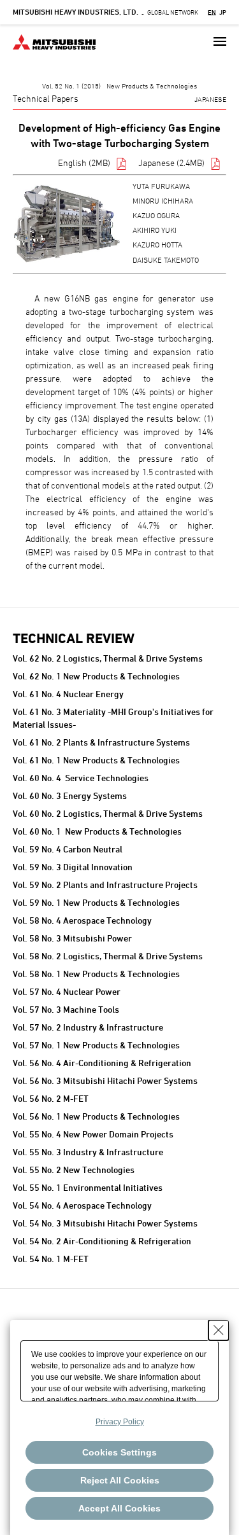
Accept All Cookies (119, 1508)
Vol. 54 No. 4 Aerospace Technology (82, 1205)
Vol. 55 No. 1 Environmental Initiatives (88, 1187)
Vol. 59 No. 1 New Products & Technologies (96, 902)
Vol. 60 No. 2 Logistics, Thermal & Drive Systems (108, 813)
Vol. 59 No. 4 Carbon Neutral (67, 849)
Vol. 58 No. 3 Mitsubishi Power (72, 938)
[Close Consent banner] (218, 1330)
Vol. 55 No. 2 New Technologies (73, 1169)
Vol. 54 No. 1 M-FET (51, 1258)
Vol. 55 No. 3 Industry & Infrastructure (88, 1151)
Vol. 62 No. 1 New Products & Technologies (96, 675)
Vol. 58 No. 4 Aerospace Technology (82, 920)
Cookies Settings (119, 1452)
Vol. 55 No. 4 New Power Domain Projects (93, 1134)
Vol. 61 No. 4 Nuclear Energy (68, 693)
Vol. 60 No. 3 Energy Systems (70, 795)
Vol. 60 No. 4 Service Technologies (80, 777)
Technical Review (73, 638)
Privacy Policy (120, 1421)
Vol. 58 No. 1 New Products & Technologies (96, 973)
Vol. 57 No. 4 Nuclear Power (66, 991)
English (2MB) (84, 162)
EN (212, 12)
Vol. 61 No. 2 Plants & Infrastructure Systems (101, 742)
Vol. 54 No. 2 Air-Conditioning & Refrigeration (102, 1240)
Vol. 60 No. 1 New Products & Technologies (97, 831)
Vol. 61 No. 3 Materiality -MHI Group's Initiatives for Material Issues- (113, 718)
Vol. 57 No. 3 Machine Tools (66, 1009)
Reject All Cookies (119, 1480)
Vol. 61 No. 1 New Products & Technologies (96, 759)
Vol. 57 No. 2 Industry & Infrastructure (88, 1027)
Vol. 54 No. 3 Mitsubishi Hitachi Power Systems (105, 1223)
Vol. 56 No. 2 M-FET (51, 1098)
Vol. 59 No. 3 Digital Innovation (73, 866)
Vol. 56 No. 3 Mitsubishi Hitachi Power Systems (105, 1080)
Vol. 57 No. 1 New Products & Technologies (96, 1044)
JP (222, 12)
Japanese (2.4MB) (171, 162)
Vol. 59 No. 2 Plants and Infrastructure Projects (105, 884)
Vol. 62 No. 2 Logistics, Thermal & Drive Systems (108, 658)
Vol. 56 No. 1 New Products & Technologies (96, 1116)
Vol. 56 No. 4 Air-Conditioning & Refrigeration (102, 1062)
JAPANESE (210, 99)
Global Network (105, 12)
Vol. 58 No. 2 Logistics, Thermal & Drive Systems (108, 955)
